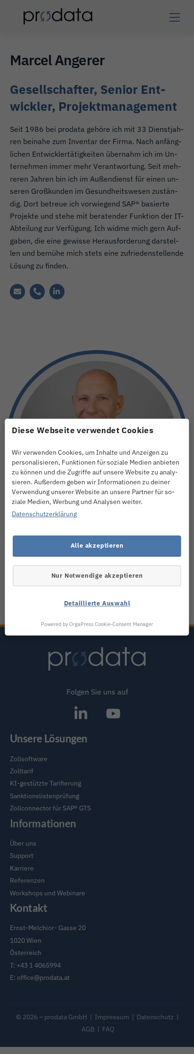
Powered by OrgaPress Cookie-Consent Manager (97, 624)
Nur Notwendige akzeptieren (97, 575)
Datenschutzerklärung (44, 514)
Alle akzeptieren (97, 545)
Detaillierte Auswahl (97, 603)
